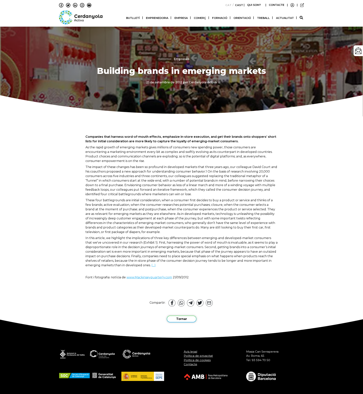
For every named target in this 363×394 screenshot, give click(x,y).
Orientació (242, 18)
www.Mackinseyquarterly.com (149, 277)
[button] (302, 17)
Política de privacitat (198, 356)
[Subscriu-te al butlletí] (358, 50)
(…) (153, 265)
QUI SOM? (254, 5)
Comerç (200, 18)
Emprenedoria (157, 18)
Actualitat (285, 18)
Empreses (181, 59)
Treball (263, 18)
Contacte (190, 364)
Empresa (181, 18)
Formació (219, 18)
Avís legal (190, 351)
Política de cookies (197, 360)
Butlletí (133, 18)
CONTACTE (276, 5)
